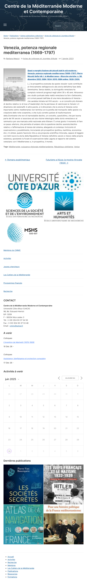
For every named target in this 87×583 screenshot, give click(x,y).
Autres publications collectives (31, 36)
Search (79, 26)
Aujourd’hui (70, 378)
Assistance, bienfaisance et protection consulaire (25, 358)
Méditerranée (14, 147)
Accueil (11, 557)
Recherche (8, 291)
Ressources (12, 574)
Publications (14, 36)
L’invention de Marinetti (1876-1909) (19, 342)
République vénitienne (63, 147)
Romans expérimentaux (17, 160)
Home (6, 36)
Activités (7, 258)
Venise (77, 147)
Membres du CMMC (12, 250)
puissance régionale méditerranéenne (37, 147)
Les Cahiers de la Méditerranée (17, 275)
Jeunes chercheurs (11, 267)
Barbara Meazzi (13, 58)
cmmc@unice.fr (16, 326)
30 (9, 451)
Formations (12, 577)
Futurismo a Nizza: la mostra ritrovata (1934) (64, 161)
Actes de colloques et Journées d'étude (59, 36)
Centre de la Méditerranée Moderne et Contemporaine (43, 8)
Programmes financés (13, 283)
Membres (12, 565)
